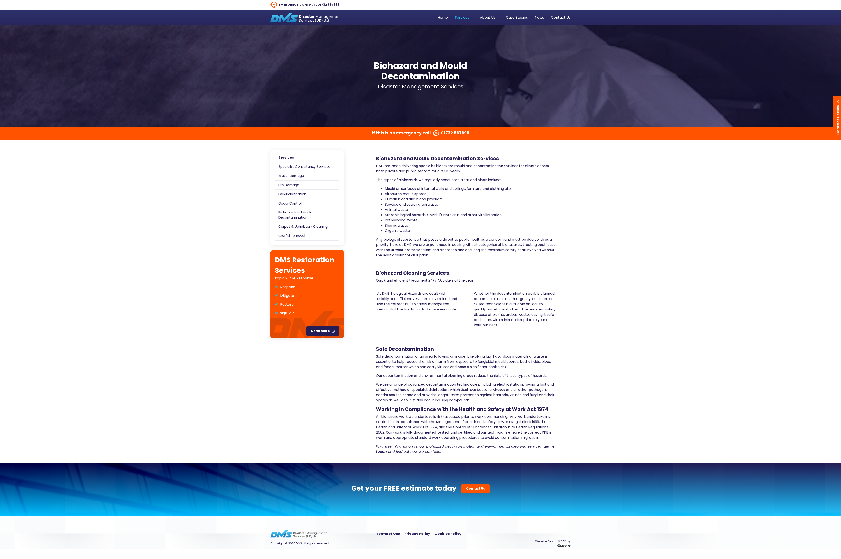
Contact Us (475, 488)
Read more (320, 331)
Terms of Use (388, 533)
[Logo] (305, 17)
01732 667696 (328, 4)
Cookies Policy (448, 533)
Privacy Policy (417, 533)
